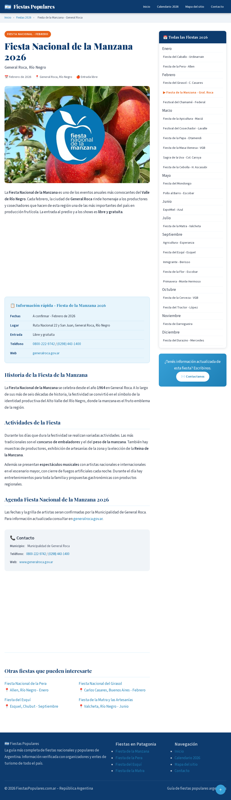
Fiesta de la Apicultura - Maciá (183, 119)
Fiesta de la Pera (129, 758)
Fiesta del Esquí (129, 764)
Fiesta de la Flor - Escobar (180, 272)
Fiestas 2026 (23, 17)
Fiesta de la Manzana (132, 751)
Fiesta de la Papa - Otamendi (182, 138)
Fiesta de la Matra (130, 771)
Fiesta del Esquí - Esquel (179, 252)
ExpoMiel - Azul (173, 210)
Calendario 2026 (167, 6)
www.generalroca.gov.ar (36, 562)
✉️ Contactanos (192, 376)
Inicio (146, 6)
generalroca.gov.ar (46, 353)
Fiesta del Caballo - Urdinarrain (183, 57)
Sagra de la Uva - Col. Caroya (182, 157)
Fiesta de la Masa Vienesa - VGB (184, 148)
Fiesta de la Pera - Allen (178, 66)
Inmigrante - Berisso (176, 262)
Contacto (217, 6)
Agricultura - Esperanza (178, 242)
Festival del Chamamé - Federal (184, 102)
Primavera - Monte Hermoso (182, 281)
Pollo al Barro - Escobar (178, 193)
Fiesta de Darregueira (177, 324)
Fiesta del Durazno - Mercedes (183, 340)
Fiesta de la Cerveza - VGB (180, 298)
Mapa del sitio (194, 6)
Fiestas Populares (30, 6)
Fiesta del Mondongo (177, 183)
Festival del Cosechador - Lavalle (185, 128)
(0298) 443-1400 (69, 343)
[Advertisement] (77, 256)
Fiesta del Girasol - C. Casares (183, 83)
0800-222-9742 (44, 343)
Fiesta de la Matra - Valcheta (182, 226)
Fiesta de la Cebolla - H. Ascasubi (185, 167)
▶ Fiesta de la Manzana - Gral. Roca (188, 92)
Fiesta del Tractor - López (180, 307)
